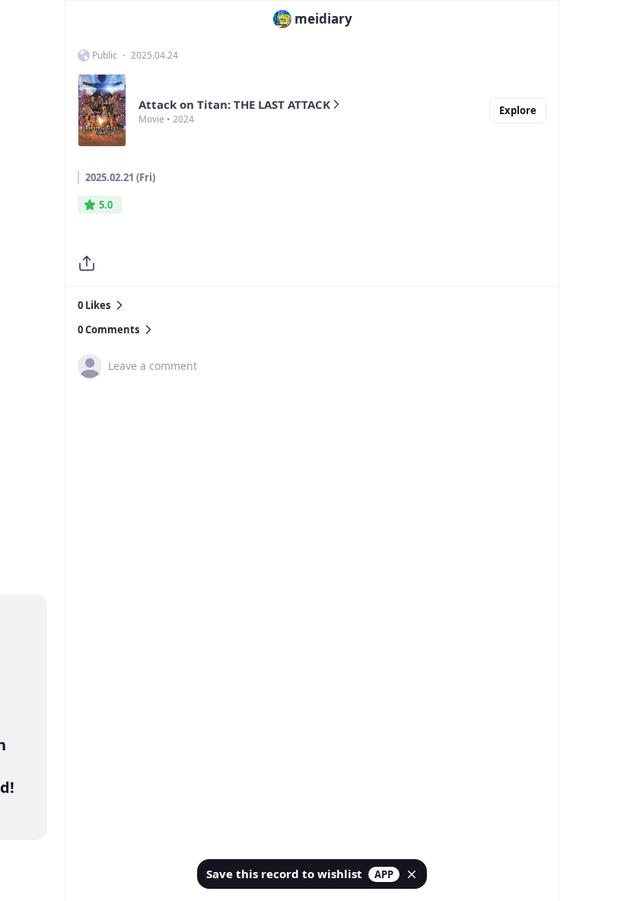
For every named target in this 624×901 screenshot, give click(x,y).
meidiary (323, 18)
